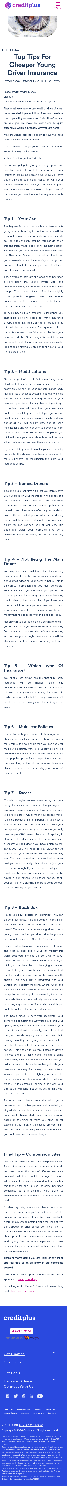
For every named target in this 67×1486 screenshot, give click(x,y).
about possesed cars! (22, 1291)
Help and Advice (18, 1381)
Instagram (24, 1396)
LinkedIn (31, 1396)
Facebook (7, 1396)
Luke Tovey (52, 81)
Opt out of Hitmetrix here (17, 1410)
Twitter (16, 1396)
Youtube (40, 1396)
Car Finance (14, 1354)
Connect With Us (18, 1387)
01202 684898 (31, 1425)
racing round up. (27, 1279)
